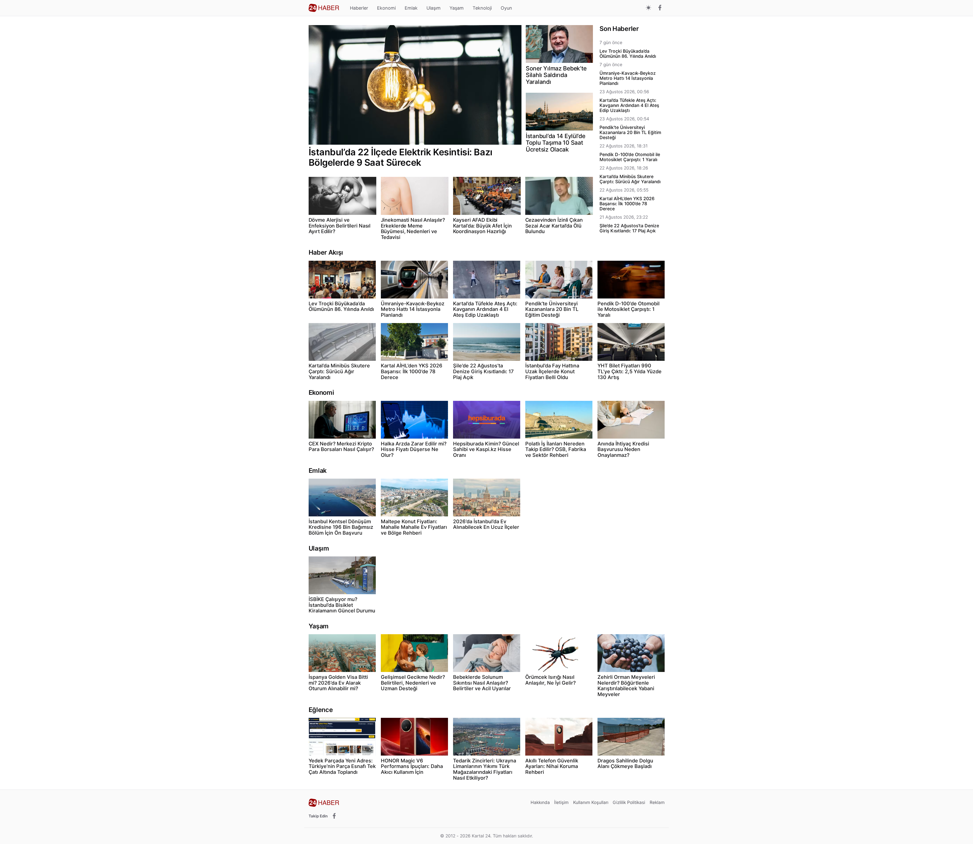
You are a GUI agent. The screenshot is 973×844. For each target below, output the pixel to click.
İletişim (561, 802)
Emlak (411, 8)
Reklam (657, 802)
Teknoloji (482, 8)
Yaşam (457, 8)
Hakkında (540, 802)
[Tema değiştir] (648, 8)
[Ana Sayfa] (324, 8)
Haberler (359, 8)
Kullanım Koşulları (590, 802)
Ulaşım (433, 8)
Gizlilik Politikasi (629, 802)
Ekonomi (386, 8)
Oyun (506, 8)
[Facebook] (660, 8)
